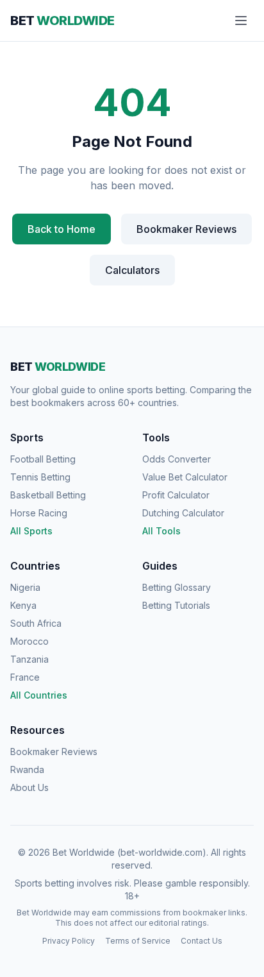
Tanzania (29, 659)
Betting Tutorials (176, 605)
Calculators (132, 270)
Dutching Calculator (183, 512)
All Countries (38, 695)
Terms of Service (137, 941)
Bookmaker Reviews (186, 229)
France (25, 677)
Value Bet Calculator (184, 477)
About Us (29, 787)
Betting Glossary (176, 587)
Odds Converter (176, 459)
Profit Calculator (176, 494)
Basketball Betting (48, 494)
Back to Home (61, 229)
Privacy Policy (68, 941)
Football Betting (43, 459)
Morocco (29, 641)
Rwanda (27, 769)
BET (62, 20)
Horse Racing (38, 512)
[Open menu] (241, 20)
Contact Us (201, 941)
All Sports (31, 530)
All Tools (161, 530)
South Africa (36, 623)
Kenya (23, 605)
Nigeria (25, 587)
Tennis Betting (40, 477)
